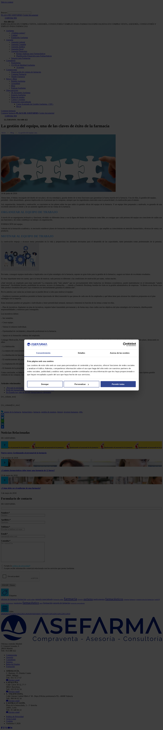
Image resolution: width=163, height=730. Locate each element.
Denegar (45, 384)
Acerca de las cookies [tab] (120, 353)
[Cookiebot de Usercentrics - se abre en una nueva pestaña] (125, 344)
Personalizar (80, 384)
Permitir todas (118, 384)
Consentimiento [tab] (43, 353)
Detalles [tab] (81, 353)
